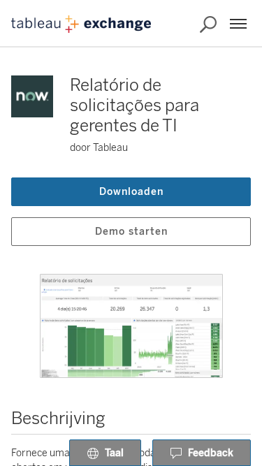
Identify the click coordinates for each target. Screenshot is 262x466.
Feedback (210, 453)
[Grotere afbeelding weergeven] (131, 326)
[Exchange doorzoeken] (208, 24)
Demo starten (131, 232)
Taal (114, 453)
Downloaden (131, 192)
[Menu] (238, 23)
